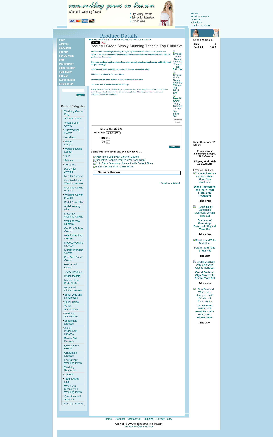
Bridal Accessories (71, 308)
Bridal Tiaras (71, 302)
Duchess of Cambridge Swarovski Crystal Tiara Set (205, 225)
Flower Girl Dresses (70, 340)
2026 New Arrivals (70, 170)
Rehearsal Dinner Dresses (73, 289)
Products (103, 39)
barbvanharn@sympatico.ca (139, 426)
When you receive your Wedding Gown (73, 389)
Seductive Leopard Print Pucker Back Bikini (120, 160)
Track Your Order (201, 25)
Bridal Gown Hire (74, 202)
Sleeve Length (68, 143)
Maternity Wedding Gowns (73, 215)
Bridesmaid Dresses (70, 322)
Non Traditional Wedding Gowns (73, 182)
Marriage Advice (73, 403)
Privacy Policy (164, 419)
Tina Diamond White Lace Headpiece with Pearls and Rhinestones (204, 311)
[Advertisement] (131, 102)
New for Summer (73, 176)
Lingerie (69, 374)
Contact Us (134, 419)
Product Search (200, 16)
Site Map (196, 19)
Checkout (196, 22)
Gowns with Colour (70, 266)
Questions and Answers (72, 398)
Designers (70, 164)
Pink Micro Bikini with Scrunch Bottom (117, 156)
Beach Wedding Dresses (73, 237)
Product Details (142, 39)
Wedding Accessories (71, 315)
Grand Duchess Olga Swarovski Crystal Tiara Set (205, 275)
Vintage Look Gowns (71, 124)
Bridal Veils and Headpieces (73, 296)
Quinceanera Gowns (71, 347)
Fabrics (68, 160)
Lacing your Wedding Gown (73, 361)
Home (194, 13)
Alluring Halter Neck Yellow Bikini (114, 166)
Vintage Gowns (73, 118)
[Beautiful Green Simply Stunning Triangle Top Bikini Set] (178, 69)
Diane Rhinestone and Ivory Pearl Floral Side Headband (205, 191)
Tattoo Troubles (73, 271)
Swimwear (126, 39)
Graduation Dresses (70, 354)
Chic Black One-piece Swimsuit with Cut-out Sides (124, 163)
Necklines (70, 137)
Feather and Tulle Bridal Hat (204, 249)
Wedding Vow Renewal (72, 222)
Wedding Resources (70, 369)
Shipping (148, 419)
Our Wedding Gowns (71, 131)
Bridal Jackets (72, 276)
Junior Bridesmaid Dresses (70, 331)
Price (67, 156)
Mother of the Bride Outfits (71, 282)
